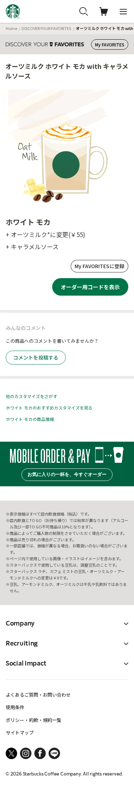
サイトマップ (20, 732)
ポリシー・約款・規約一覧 (33, 720)
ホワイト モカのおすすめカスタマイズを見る (49, 408)
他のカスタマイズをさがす (31, 396)
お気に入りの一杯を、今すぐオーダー (67, 474)
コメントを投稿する (35, 357)
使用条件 (15, 707)
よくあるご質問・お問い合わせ (38, 694)
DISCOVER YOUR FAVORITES (46, 28)
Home (11, 28)
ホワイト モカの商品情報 (30, 419)
